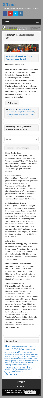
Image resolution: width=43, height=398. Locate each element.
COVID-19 (7, 352)
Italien (23, 356)
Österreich (12, 374)
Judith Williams (25, 358)
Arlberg (13, 346)
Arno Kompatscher (21, 346)
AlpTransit (27, 109)
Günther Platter (30, 354)
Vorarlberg (13, 370)
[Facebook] (5, 13)
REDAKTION (21, 386)
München (14, 362)
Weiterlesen (12, 103)
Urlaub (7, 370)
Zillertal (24, 372)
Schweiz (12, 109)
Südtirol (21, 367)
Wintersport (8, 372)
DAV (24, 352)
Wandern (20, 369)
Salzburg (7, 364)
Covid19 (16, 352)
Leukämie (21, 360)
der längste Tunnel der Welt (24, 112)
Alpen (21, 109)
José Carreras (30, 357)
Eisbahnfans (10, 114)
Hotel (36, 354)
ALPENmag (9, 5)
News (21, 362)
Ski (30, 365)
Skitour (15, 368)
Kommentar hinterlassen (16, 64)
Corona (15, 349)
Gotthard (18, 114)
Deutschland (15, 354)
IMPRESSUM (21, 382)
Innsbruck (9, 356)
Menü (6, 21)
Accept (30, 392)
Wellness (27, 370)
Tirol (29, 367)
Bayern (32, 346)
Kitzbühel (33, 358)
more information (16, 392)
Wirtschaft (16, 371)
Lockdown (28, 360)
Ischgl (17, 356)
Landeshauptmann (11, 360)
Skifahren (8, 368)
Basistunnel (10, 112)
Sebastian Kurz (24, 365)
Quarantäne (28, 362)
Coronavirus (27, 349)
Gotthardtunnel (28, 114)
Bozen (6, 349)
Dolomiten (22, 354)
